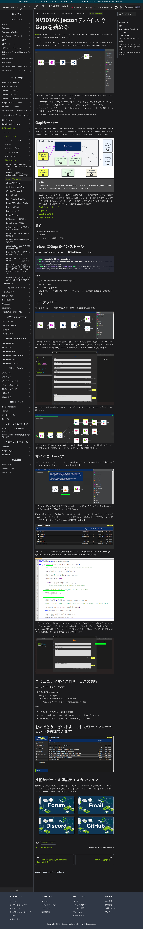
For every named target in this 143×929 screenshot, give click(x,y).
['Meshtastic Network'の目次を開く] (29, 82)
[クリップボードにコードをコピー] (111, 259)
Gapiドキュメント (46, 214)
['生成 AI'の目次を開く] (29, 144)
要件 (120, 26)
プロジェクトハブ (48, 904)
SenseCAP (6, 28)
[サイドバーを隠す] (17, 889)
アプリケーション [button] (11, 136)
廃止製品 (16, 459)
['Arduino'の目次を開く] (29, 447)
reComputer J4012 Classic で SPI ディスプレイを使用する (18, 259)
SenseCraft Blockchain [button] (11, 363)
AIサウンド (6, 377)
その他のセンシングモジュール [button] (14, 66)
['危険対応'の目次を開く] (29, 393)
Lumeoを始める (12, 211)
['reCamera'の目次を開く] (29, 308)
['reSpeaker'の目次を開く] (29, 62)
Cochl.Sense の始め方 (15, 187)
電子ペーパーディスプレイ (13, 48)
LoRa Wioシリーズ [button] (9, 86)
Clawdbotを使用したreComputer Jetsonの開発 (17, 174)
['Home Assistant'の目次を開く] (29, 407)
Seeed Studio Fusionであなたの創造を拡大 (16, 436)
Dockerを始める (13, 207)
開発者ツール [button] (10, 160)
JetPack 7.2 (8, 284)
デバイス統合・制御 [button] (10, 385)
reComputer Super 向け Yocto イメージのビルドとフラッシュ (18, 166)
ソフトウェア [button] (7, 333)
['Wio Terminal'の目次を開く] (29, 58)
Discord (44, 901)
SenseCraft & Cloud (16, 338)
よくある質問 (78, 908)
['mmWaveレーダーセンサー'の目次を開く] (29, 36)
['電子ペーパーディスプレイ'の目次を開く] (29, 48)
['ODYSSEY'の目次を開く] (29, 304)
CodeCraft (6, 347)
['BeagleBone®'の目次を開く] (29, 300)
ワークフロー (123, 32)
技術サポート (78, 915)
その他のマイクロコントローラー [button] (14, 71)
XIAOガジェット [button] (8, 44)
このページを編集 (45, 847)
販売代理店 (45, 912)
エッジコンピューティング (16, 115)
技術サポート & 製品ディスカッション (129, 53)
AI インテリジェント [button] (10, 381)
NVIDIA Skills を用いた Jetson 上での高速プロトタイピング (18, 278)
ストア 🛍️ (88, 7)
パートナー (45, 908)
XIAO (4, 40)
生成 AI (8, 144)
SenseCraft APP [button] (8, 351)
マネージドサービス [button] (13, 156)
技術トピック (16, 401)
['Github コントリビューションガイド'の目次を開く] (29, 430)
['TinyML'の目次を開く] (29, 411)
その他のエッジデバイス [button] (12, 312)
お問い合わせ (110, 908)
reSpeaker (6, 62)
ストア (76, 901)
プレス (107, 912)
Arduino (5, 446)
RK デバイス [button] (7, 120)
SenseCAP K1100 (9, 94)
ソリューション (15, 368)
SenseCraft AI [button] (8, 343)
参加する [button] (65, 6)
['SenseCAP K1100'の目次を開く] (29, 94)
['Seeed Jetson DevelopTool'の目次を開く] (29, 288)
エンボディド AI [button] (11, 152)
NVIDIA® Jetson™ (9, 128)
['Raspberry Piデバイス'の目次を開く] (29, 124)
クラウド (13, 915)
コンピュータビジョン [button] (14, 140)
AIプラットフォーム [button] (102, 7)
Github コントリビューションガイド (13, 429)
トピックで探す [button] (39, 7)
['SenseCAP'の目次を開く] (29, 28)
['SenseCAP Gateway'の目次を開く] (29, 90)
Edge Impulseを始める (15, 199)
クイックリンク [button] (25, 7)
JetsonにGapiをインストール (128, 29)
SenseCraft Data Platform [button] (13, 355)
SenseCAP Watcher (10, 32)
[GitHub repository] (116, 7)
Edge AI (5, 419)
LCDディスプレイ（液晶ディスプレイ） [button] (15, 53)
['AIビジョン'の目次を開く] (29, 373)
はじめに (16, 13)
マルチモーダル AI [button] (12, 148)
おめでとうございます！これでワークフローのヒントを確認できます (129, 46)
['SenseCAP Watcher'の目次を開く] (29, 32)
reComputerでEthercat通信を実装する (18, 240)
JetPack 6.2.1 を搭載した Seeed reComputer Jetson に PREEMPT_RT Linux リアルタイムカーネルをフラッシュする (18, 269)
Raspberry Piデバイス (11, 124)
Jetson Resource (13, 215)
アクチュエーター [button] (9, 325)
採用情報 (108, 904)
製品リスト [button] (6, 464)
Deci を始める (12, 195)
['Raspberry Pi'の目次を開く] (29, 451)
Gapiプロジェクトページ (49, 207)
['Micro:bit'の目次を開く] (29, 455)
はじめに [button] (7, 132)
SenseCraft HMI (9, 359)
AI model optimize (48, 843)
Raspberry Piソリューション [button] (13, 102)
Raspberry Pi (7, 451)
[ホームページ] (37, 13)
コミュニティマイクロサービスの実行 (129, 40)
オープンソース (8, 415)
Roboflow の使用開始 (15, 223)
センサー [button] (5, 329)
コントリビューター (81, 1)
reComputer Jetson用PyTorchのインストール (18, 228)
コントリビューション (16, 423)
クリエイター (42, 1)
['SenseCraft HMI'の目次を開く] (29, 359)
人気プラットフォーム (16, 441)
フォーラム (77, 912)
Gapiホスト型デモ (46, 217)
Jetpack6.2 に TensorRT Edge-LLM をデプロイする (18, 253)
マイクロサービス (125, 35)
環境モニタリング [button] (9, 389)
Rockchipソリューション (12, 106)
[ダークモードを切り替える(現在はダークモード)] (120, 7)
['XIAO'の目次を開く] (29, 40)
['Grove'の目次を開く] (29, 24)
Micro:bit (6, 455)
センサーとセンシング (18, 904)
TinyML (5, 411)
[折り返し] (107, 259)
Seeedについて (8, 468)
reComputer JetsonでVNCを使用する (17, 234)
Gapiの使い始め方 (13, 179)
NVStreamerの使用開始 (16, 219)
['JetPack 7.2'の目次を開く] (29, 284)
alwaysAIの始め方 (13, 183)
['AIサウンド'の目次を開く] (29, 377)
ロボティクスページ (17, 316)
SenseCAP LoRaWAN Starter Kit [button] (15, 98)
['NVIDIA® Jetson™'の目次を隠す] (29, 128)
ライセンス (6, 472)
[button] (76, 7)
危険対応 (5, 393)
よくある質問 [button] (54, 6)
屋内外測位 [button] (6, 397)
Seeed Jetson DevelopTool (14, 288)
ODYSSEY (6, 304)
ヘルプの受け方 (79, 904)
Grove (4, 24)
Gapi (37, 34)
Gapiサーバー (123, 23)
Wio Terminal (7, 58)
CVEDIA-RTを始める (14, 191)
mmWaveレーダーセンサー (13, 36)
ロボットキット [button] (8, 321)
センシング (16, 19)
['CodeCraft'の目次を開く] (29, 347)
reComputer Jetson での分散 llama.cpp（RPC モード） (18, 247)
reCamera (6, 308)
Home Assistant (9, 407)
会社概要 (108, 901)
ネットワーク (16, 77)
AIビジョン (6, 373)
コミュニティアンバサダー (58, 1)
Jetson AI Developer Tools (17, 203)
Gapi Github (44, 210)
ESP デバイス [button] (7, 296)
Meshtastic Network (10, 82)
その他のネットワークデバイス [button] (14, 110)
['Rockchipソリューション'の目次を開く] (29, 106)
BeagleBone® (8, 300)
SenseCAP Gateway (10, 90)
